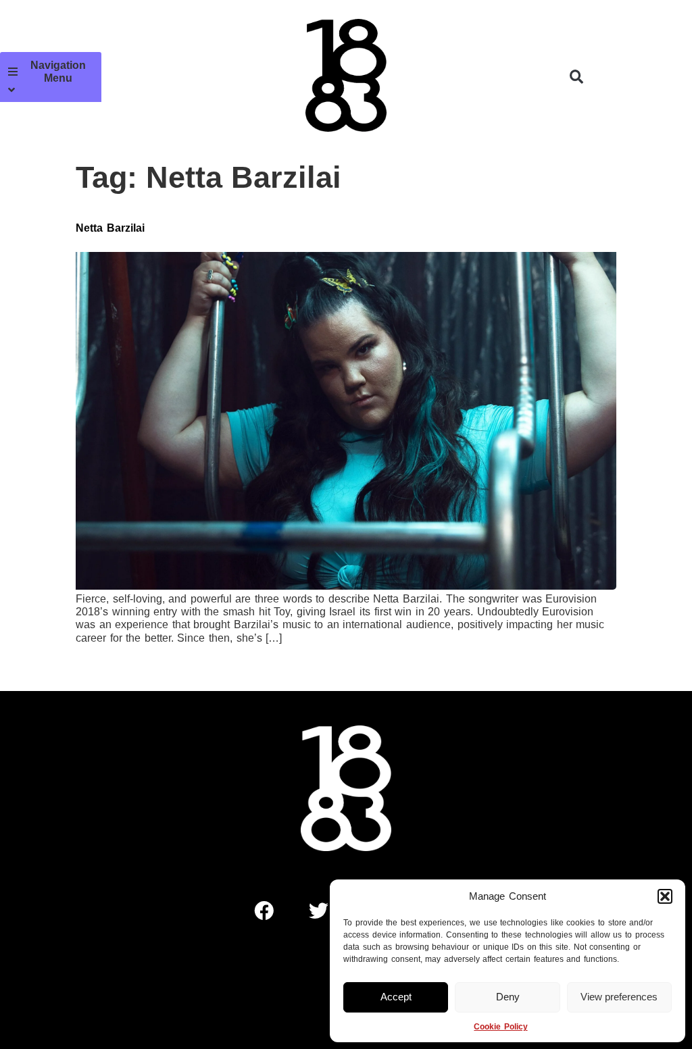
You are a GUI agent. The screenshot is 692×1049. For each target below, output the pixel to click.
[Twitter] (319, 911)
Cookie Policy (500, 1026)
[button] (665, 896)
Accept (396, 996)
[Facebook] (264, 911)
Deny (508, 996)
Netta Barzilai (110, 228)
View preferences (619, 996)
